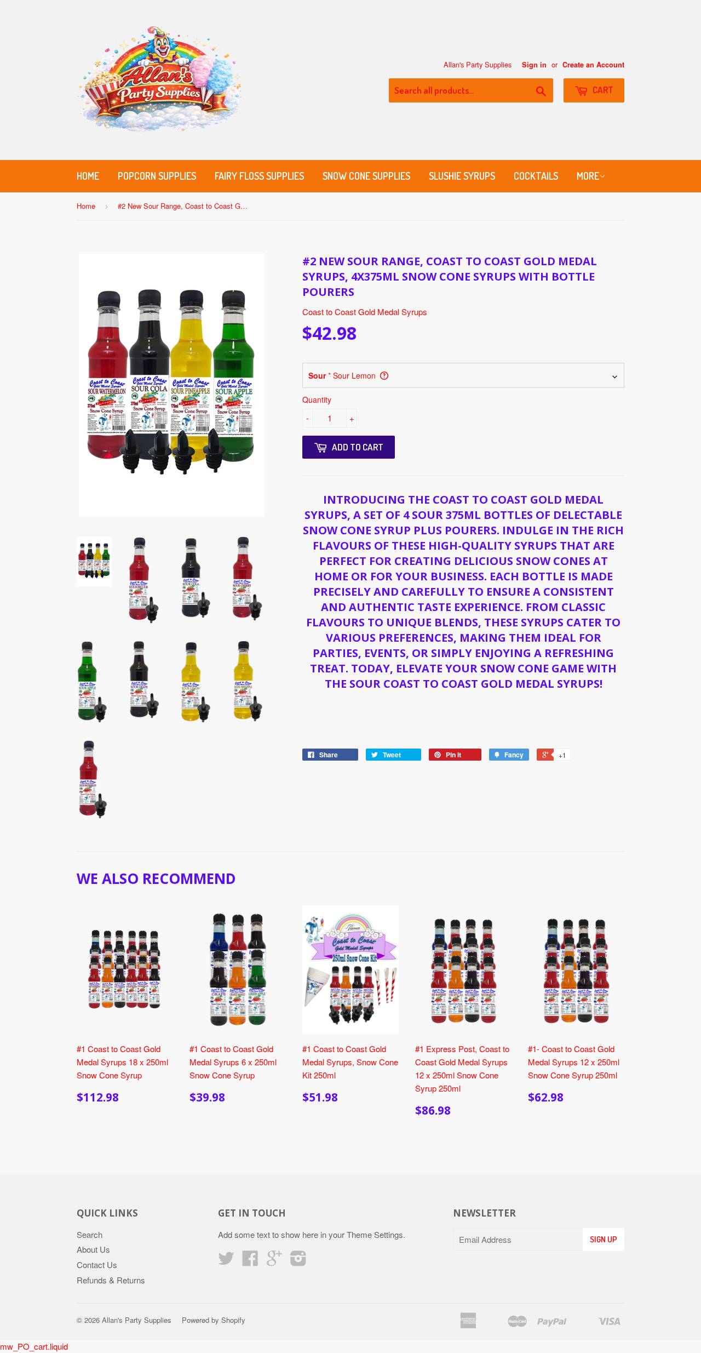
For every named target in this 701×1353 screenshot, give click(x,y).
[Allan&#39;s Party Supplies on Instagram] (298, 1261)
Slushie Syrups (462, 176)
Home (88, 176)
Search (89, 1234)
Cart (602, 89)
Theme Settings (375, 1234)
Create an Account (593, 65)
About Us (93, 1249)
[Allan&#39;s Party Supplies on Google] (274, 1261)
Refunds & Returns (111, 1280)
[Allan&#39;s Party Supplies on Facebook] (250, 1261)
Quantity (316, 399)
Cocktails (536, 176)
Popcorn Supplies (157, 176)
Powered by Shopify (213, 1320)
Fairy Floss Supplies (259, 176)
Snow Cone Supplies (366, 176)
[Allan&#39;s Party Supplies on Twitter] (226, 1261)
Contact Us (97, 1264)
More (588, 176)
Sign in (534, 65)
